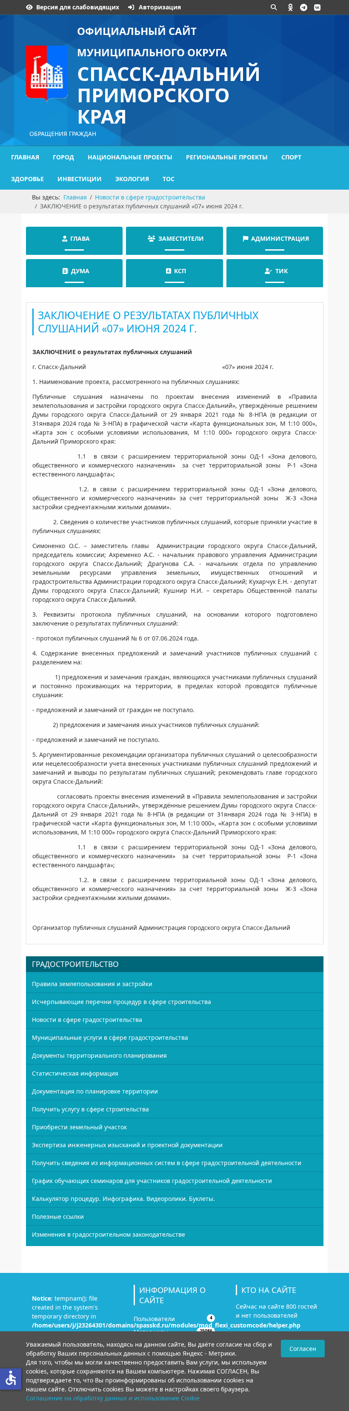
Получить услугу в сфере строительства (90, 1109)
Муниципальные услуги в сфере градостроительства (110, 1037)
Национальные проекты (130, 157)
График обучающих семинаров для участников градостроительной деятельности (152, 1181)
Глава (80, 238)
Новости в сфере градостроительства (87, 1020)
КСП (180, 271)
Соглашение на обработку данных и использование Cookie (113, 1398)
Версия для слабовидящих (77, 7)
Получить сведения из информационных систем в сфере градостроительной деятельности (166, 1163)
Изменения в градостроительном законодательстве (108, 1234)
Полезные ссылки (58, 1216)
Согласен (302, 1349)
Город (63, 157)
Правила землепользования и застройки (92, 984)
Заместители (181, 238)
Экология (132, 179)
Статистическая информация (75, 1073)
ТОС (168, 179)
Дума (80, 271)
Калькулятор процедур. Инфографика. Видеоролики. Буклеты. (123, 1199)
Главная (25, 157)
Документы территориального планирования (99, 1055)
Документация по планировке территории (95, 1091)
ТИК (281, 271)
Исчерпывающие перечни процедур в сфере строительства (121, 1002)
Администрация (280, 238)
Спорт (291, 157)
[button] (291, 7)
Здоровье (27, 179)
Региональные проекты (227, 157)
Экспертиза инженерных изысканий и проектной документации (127, 1145)
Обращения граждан (62, 134)
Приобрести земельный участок (79, 1127)
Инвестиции (79, 179)
